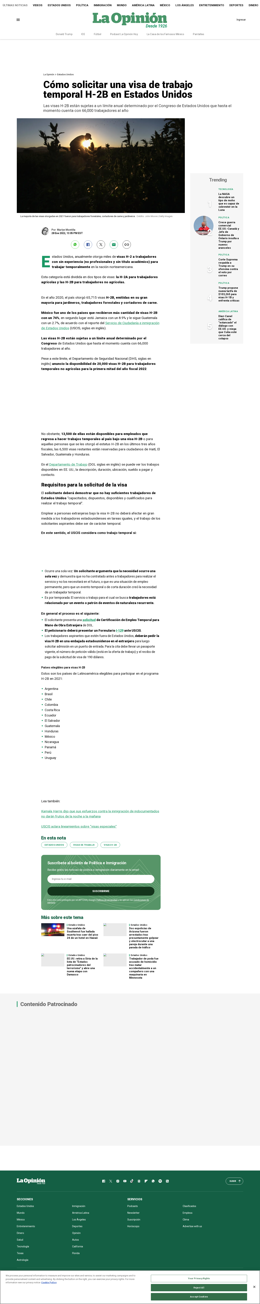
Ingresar (241, 19)
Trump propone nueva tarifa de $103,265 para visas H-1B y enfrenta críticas (228, 294)
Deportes (236, 5)
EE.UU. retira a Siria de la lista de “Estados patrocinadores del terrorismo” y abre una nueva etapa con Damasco (82, 966)
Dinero (20, 1233)
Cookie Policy (49, 1282)
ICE (83, 34)
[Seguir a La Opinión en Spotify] (160, 1181)
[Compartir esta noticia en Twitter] (101, 244)
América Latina (143, 5)
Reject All (198, 1287)
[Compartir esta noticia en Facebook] (88, 244)
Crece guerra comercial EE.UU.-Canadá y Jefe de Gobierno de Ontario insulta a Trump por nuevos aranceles (228, 235)
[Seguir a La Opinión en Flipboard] (146, 1181)
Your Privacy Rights (199, 1278)
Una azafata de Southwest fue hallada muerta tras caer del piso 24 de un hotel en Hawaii (82, 933)
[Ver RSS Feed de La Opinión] (167, 1181)
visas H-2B (110, 845)
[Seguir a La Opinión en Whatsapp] (153, 1181)
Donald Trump (64, 34)
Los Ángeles (184, 5)
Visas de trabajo (84, 845)
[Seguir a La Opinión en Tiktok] (131, 1181)
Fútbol (97, 34)
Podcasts (132, 1206)
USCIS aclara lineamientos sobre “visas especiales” (79, 826)
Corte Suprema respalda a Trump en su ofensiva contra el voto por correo (228, 267)
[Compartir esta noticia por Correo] (114, 244)
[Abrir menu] (18, 20)
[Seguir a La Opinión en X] (110, 1181)
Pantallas (198, 34)
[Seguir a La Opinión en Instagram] (117, 1181)
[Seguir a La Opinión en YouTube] (124, 1181)
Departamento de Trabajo (68, 464)
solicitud (89, 620)
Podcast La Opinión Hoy (124, 34)
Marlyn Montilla (66, 229)
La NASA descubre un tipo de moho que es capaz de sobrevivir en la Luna (228, 202)
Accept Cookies (199, 1296)
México (165, 5)
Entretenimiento (211, 5)
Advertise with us (192, 1226)
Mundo (122, 5)
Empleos (187, 1212)
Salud (20, 1239)
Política (82, 5)
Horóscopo (133, 1226)
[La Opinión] (130, 19)
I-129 (119, 630)
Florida (76, 1253)
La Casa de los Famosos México (165, 34)
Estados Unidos (59, 5)
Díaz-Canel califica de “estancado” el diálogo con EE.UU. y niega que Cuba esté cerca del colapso (227, 327)
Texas (20, 1253)
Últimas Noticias (15, 5)
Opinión (76, 1233)
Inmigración (103, 5)
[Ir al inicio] (31, 1181)
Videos (37, 5)
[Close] (254, 1287)
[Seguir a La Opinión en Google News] (139, 1181)
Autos (75, 1239)
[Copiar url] (127, 244)
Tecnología (225, 189)
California (77, 1246)
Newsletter (133, 1212)
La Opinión (48, 74)
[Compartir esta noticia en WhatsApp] (75, 244)
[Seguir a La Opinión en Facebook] (103, 1181)
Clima (186, 1219)
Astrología (22, 1260)
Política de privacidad (106, 900)
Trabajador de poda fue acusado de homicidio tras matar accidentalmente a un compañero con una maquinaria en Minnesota (143, 968)
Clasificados (189, 1206)
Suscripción (133, 1219)
